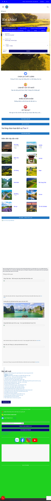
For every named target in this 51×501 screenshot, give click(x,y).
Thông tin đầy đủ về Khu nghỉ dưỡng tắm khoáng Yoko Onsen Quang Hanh (18, 389)
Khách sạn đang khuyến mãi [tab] (10, 28)
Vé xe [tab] (28, 30)
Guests (7, 44)
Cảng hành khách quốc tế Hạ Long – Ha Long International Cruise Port (20, 323)
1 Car (15, 159)
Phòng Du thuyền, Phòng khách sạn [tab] (38, 28)
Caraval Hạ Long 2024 (8, 373)
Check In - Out (8, 39)
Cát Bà (40, 145)
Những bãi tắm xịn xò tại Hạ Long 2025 (11, 395)
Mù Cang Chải (42, 182)
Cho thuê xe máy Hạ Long (6, 431)
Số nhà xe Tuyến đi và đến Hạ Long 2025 (11, 382)
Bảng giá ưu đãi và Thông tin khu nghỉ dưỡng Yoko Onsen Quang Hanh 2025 (18, 372)
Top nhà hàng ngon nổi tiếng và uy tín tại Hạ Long (13, 394)
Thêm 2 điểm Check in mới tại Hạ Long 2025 (12, 397)
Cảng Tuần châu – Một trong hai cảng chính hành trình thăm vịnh (18, 278)
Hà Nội (40, 158)
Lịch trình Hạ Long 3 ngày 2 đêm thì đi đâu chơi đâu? (14, 385)
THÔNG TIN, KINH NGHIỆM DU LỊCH (25, 425)
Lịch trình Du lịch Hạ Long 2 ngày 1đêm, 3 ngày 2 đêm (14, 379)
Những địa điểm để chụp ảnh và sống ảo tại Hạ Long (14, 388)
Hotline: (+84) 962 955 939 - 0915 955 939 (30, 1)
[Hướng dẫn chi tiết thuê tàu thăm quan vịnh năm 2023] (24, 315)
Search (28, 51)
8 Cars (15, 147)
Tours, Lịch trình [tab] (23, 28)
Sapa (40, 170)
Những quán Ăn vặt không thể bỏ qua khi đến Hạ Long (14, 393)
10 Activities (16, 145)
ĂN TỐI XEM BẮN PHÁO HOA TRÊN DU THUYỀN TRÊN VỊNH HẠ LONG (17, 375)
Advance (5, 50)
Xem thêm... (36, 318)
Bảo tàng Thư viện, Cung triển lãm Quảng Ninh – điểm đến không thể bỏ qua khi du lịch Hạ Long (22, 380)
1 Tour (15, 148)
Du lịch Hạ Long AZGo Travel (15, 499)
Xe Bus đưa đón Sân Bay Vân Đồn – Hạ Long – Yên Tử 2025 (15, 381)
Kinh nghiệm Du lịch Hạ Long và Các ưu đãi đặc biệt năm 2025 (16, 390)
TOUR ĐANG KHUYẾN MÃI (25, 429)
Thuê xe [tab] (42, 30)
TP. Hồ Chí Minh (43, 206)
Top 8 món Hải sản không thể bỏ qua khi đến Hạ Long (16, 344)
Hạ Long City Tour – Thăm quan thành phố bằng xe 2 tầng (15, 376)
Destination (7, 33)
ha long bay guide (5, 433)
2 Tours (40, 147)
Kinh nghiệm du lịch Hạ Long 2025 (10, 392)
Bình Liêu (16, 158)
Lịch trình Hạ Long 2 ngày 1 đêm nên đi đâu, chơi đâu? (14, 386)
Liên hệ (47, 1)
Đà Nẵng (16, 194)
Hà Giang (16, 170)
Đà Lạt (15, 206)
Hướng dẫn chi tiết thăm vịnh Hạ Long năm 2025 (13, 377)
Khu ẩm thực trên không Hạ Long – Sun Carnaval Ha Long (15, 384)
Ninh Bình (16, 182)
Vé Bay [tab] (35, 30)
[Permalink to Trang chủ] (25, 243)
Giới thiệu (42, 1)
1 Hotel (40, 146)
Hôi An (40, 194)
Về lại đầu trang (6, 401)
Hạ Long (16, 144)
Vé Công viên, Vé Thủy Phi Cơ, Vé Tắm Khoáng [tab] (13, 30)
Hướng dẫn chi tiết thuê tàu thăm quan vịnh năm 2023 (16, 301)
